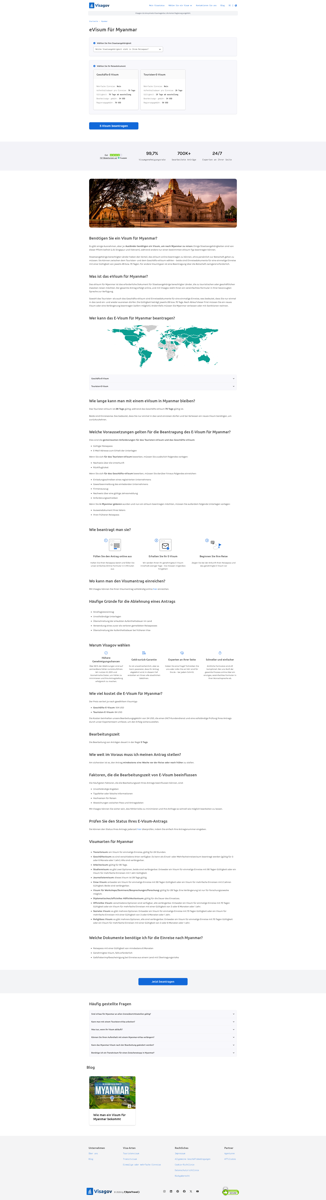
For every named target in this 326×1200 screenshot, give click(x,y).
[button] (233, 5)
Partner (228, 1147)
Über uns (93, 1153)
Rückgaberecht (182, 1176)
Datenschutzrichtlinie (187, 1170)
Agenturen (229, 1153)
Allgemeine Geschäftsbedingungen (192, 1159)
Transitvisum (130, 1159)
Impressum (180, 1153)
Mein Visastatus (157, 5)
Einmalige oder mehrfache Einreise (142, 1164)
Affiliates (230, 1159)
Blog (223, 5)
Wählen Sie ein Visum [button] (179, 5)
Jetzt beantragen (163, 981)
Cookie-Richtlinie (184, 1164)
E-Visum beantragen (114, 126)
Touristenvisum (131, 1153)
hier (155, 589)
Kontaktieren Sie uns (206, 5)
